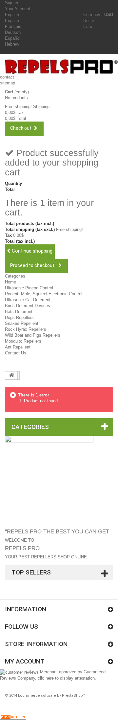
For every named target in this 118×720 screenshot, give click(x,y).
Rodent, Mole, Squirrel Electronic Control (43, 293)
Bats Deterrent (18, 311)
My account (25, 661)
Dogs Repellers (19, 317)
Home (10, 282)
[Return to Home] (11, 375)
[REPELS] (61, 66)
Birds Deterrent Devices (27, 305)
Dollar (88, 20)
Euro (87, 26)
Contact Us (15, 352)
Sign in (11, 2)
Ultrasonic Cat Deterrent (27, 299)
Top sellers (31, 572)
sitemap (7, 82)
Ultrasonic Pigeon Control (29, 287)
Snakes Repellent (21, 323)
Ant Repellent (17, 347)
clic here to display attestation (66, 678)
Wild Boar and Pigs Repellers (32, 335)
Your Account (17, 8)
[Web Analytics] (13, 716)
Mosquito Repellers (23, 341)
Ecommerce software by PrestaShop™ (51, 695)
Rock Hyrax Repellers (25, 329)
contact (7, 77)
